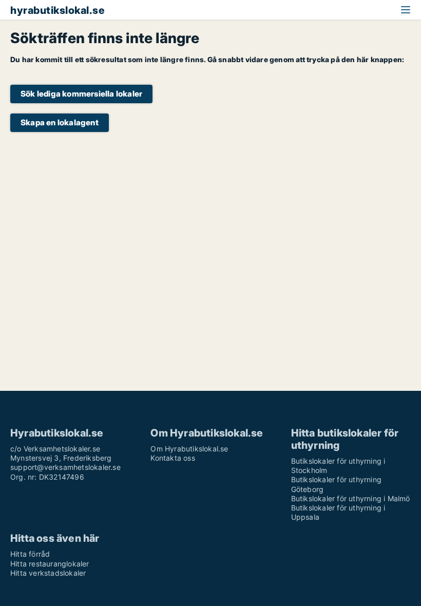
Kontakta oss (172, 457)
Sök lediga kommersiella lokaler (81, 94)
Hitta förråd (30, 554)
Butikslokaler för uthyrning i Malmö (350, 498)
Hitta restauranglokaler (49, 563)
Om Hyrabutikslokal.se (189, 448)
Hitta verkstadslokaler (48, 573)
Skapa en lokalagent (60, 122)
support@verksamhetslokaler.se (65, 467)
